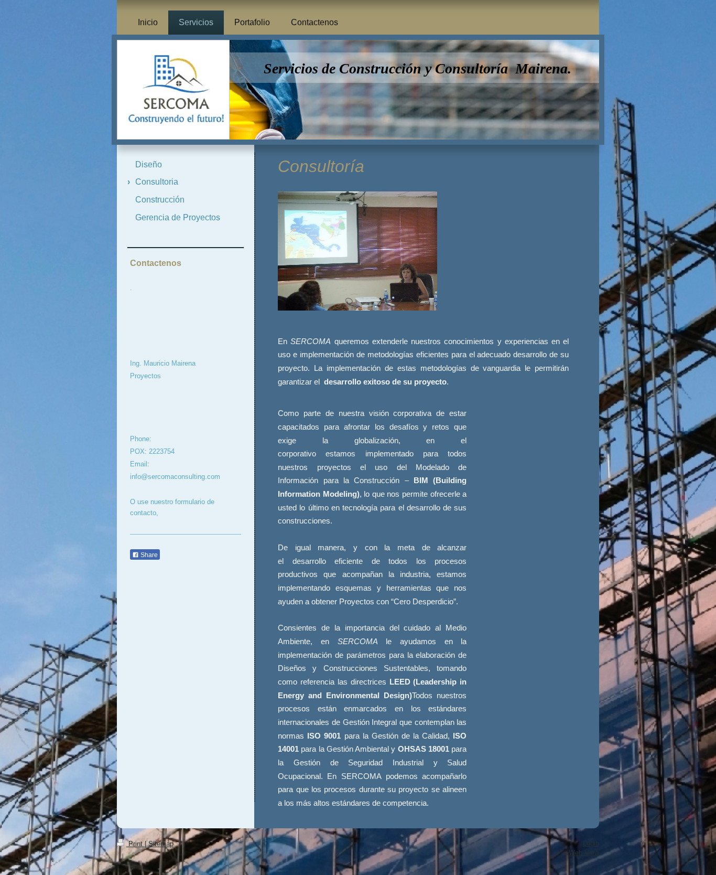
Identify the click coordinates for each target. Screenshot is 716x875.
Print (135, 844)
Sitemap (160, 844)
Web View (584, 853)
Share (148, 555)
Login (591, 843)
